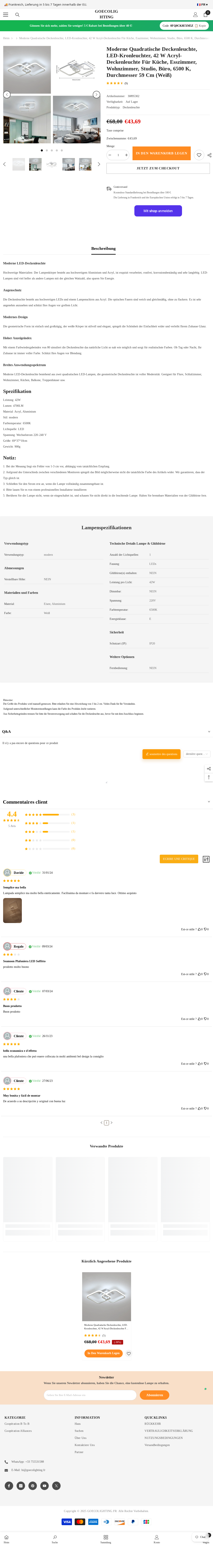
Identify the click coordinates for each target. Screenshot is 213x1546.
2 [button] (47, 150)
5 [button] (62, 150)
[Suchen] (17, 14)
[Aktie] (208, 155)
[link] (199, 155)
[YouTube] (44, 1485)
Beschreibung (103, 248)
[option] (27, 94)
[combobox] (197, 754)
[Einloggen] (195, 14)
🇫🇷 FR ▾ (202, 4)
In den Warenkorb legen (161, 153)
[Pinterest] (32, 1485)
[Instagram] (20, 1485)
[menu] (5, 14)
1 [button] (42, 150)
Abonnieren (154, 1395)
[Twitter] (56, 1485)
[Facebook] (9, 1485)
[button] (7, 94)
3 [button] (52, 150)
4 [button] (57, 150)
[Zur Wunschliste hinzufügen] (129, 1353)
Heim (6, 38)
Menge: (110, 146)
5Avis (12, 826)
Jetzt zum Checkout (158, 168)
